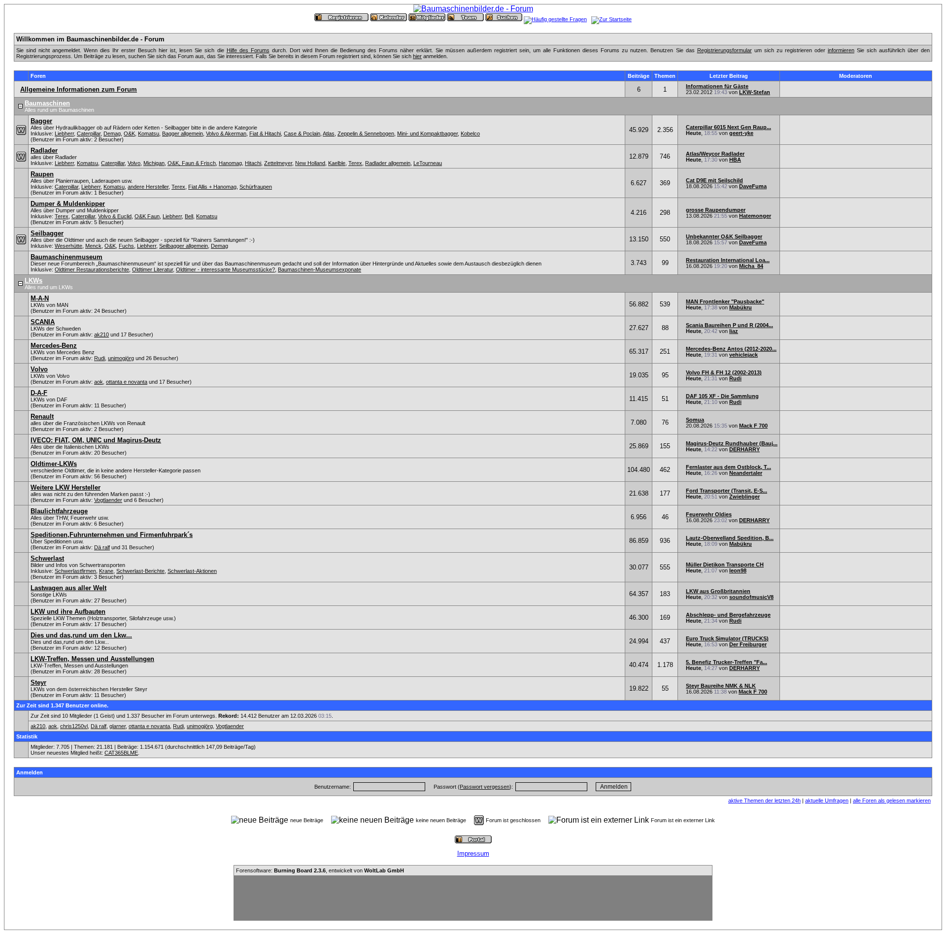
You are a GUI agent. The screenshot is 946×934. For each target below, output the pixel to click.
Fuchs (126, 246)
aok (98, 382)
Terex (355, 163)
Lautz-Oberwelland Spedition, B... (730, 538)
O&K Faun (147, 216)
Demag (112, 133)
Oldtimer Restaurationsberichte (92, 269)
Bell (189, 216)
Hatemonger (755, 216)
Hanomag (230, 163)
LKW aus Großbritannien (718, 591)
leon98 (737, 570)
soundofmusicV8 (751, 597)
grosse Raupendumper (715, 210)
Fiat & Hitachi (265, 133)
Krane (106, 571)
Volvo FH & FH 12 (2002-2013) (724, 372)
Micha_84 (751, 266)
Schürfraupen (255, 187)
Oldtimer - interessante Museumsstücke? (225, 269)
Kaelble (336, 163)
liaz (733, 331)
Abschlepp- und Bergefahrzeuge (728, 615)
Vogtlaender (108, 500)
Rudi (99, 358)
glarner (117, 726)
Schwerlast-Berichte (140, 571)
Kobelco (470, 133)
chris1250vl (74, 726)
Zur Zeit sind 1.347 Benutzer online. (62, 705)
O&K (129, 133)
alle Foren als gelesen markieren (892, 800)
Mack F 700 (753, 426)
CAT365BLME (121, 753)
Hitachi (253, 163)
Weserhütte (68, 246)
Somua (695, 420)
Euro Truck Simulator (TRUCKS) (727, 638)
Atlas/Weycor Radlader (715, 154)
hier (417, 56)
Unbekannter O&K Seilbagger (724, 236)
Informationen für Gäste (717, 86)
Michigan (154, 163)
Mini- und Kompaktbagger (427, 133)
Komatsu (148, 133)
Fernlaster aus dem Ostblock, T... (728, 467)
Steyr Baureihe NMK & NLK (721, 686)
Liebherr (64, 133)
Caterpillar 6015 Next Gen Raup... (728, 127)
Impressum (473, 853)
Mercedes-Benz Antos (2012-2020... (731, 349)
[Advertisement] (473, 898)
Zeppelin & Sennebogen (366, 133)
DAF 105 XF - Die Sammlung (722, 396)
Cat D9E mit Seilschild (714, 180)
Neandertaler (745, 473)
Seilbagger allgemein (183, 246)
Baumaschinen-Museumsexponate (319, 269)
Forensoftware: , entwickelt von (320, 870)
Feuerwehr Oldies (709, 514)
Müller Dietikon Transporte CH (725, 564)
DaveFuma (753, 186)
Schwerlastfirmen (75, 571)
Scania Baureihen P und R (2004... (729, 325)
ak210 (101, 334)
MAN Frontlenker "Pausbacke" (725, 301)
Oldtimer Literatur (152, 269)
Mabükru (740, 307)
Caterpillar (89, 133)
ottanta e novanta (126, 382)
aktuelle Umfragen (826, 800)
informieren (841, 50)
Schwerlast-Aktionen (192, 571)
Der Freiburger (748, 644)
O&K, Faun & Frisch (192, 163)
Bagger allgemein (182, 133)
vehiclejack (743, 355)
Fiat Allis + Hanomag (212, 187)
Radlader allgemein (387, 163)
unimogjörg (121, 358)
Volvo (134, 163)
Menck (93, 246)
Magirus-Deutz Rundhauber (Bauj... (731, 443)
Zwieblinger (744, 497)
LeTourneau (427, 163)
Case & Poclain (302, 133)
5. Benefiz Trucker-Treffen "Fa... (726, 662)
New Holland (310, 163)
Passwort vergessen (484, 787)
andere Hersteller (148, 187)
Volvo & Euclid (115, 216)
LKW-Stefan (754, 92)
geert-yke (741, 133)
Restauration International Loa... (728, 260)
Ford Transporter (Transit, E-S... (726, 491)
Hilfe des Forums (248, 50)
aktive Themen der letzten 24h (764, 800)
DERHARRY (744, 449)
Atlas (329, 133)
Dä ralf (102, 547)
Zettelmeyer (278, 163)
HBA (735, 160)
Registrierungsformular (724, 50)
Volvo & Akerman (226, 133)
